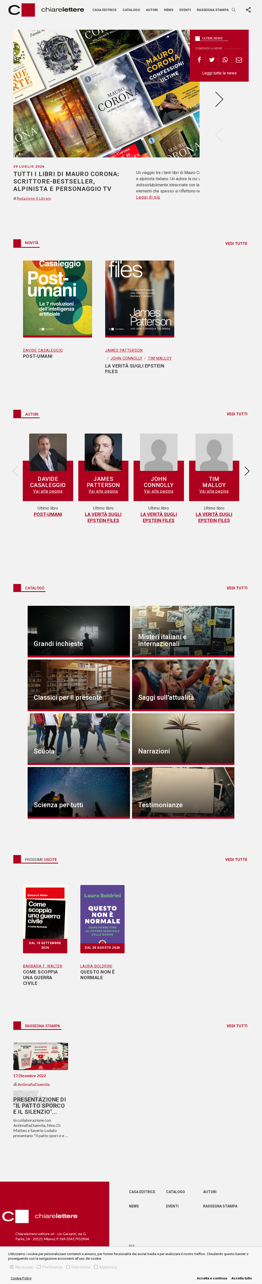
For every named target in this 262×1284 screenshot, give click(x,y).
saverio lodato (26, 1091)
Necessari (24, 1267)
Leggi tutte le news (219, 73)
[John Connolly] (159, 452)
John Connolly (127, 358)
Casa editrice (104, 10)
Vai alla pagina (48, 491)
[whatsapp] (225, 59)
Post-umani (48, 514)
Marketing (108, 1267)
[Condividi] (248, 10)
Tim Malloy (160, 358)
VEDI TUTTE (236, 243)
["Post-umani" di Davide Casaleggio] (57, 299)
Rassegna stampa (213, 10)
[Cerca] (234, 10)
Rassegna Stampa (220, 1206)
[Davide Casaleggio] (48, 452)
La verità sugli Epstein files (103, 517)
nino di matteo (25, 1094)
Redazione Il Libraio (34, 198)
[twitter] (212, 59)
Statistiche (81, 1267)
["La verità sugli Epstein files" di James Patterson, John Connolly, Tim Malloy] (139, 299)
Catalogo (131, 10)
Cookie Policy (21, 1278)
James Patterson (124, 350)
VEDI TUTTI (237, 414)
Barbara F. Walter (42, 966)
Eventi (185, 10)
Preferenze (52, 1267)
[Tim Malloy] (214, 452)
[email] (239, 59)
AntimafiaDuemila (34, 1084)
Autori (152, 10)
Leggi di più (148, 197)
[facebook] (201, 59)
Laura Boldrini (96, 966)
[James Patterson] (103, 452)
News (168, 10)
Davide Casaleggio (43, 350)
